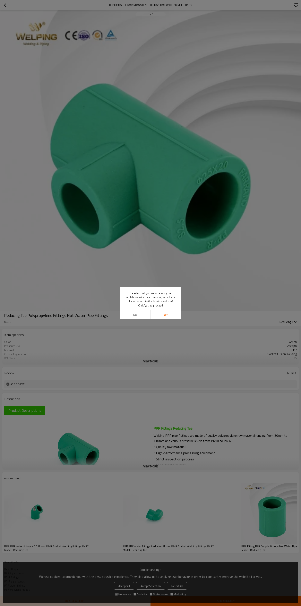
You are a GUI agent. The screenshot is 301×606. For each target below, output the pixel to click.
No (135, 314)
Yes (166, 314)
